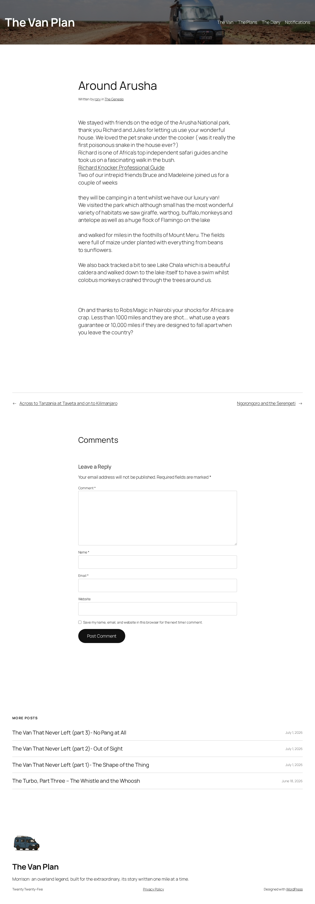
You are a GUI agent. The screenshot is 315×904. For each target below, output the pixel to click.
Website (84, 599)
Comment (87, 488)
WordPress (294, 889)
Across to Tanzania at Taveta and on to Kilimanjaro (68, 403)
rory (97, 99)
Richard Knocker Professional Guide (121, 167)
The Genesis (114, 99)
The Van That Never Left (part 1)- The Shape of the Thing (80, 765)
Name (83, 552)
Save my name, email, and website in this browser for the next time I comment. (142, 622)
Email (83, 575)
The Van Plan (40, 22)
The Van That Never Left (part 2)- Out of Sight (67, 748)
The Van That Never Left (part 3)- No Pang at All (69, 732)
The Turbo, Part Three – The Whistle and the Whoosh (76, 781)
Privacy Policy (153, 889)
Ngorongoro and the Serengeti (266, 403)
